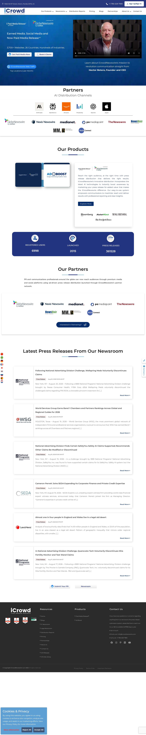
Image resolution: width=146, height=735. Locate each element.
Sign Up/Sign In (135, 4)
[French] (2, 364)
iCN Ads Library (46, 657)
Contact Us (137, 11)
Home (43, 616)
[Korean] (2, 371)
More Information (11, 730)
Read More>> (125, 395)
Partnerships (113, 11)
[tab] (28, 175)
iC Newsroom (45, 624)
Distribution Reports (77, 11)
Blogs (101, 11)
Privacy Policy (78, 668)
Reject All (27, 730)
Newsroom (86, 586)
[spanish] (2, 378)
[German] (2, 360)
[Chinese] (2, 354)
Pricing (92, 11)
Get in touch (114, 630)
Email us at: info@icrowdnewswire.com (123, 634)
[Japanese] (2, 367)
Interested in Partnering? (71, 325)
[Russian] (2, 374)
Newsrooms (60, 11)
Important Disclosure (104, 668)
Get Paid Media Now (21, 54)
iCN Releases (45, 653)
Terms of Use (90, 668)
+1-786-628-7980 (115, 4)
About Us (125, 11)
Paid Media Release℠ (82, 616)
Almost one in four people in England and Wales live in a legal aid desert (70, 517)
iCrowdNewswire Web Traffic (22, 67)
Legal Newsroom (46, 628)
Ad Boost (79, 620)
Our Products (46, 11)
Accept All (38, 730)
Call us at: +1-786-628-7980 (118, 638)
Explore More (85, 204)
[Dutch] (2, 381)
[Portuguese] (2, 357)
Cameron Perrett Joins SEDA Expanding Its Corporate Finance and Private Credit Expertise (80, 483)
